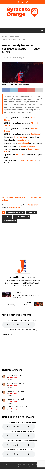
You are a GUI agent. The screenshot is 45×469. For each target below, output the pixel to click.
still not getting (19, 137)
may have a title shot (29, 160)
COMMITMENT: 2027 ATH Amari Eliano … (19, 407)
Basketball (32, 212)
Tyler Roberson (10, 221)
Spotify (34, 330)
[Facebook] (18, 2)
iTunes (19, 330)
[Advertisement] (23, 22)
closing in (19, 154)
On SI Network (25, 467)
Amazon (25, 330)
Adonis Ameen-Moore (16, 212)
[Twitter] (22, 2)
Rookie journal (23, 143)
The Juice (21, 58)
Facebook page (33, 205)
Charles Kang (12, 377)
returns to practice (27, 146)
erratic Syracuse (23, 140)
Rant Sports (35, 134)
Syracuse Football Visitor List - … (16, 375)
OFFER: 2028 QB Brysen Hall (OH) (17, 391)
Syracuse (7, 217)
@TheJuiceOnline (14, 207)
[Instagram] (27, 2)
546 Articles (31, 277)
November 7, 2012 (10, 58)
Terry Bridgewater (22, 217)
